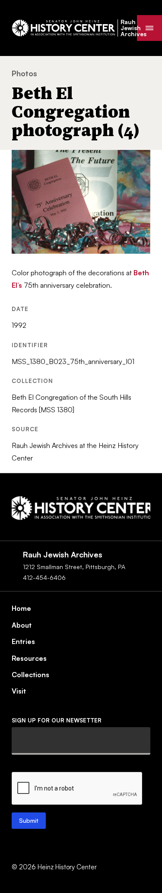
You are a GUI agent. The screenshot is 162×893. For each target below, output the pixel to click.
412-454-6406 (44, 577)
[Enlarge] (139, 161)
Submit (28, 820)
